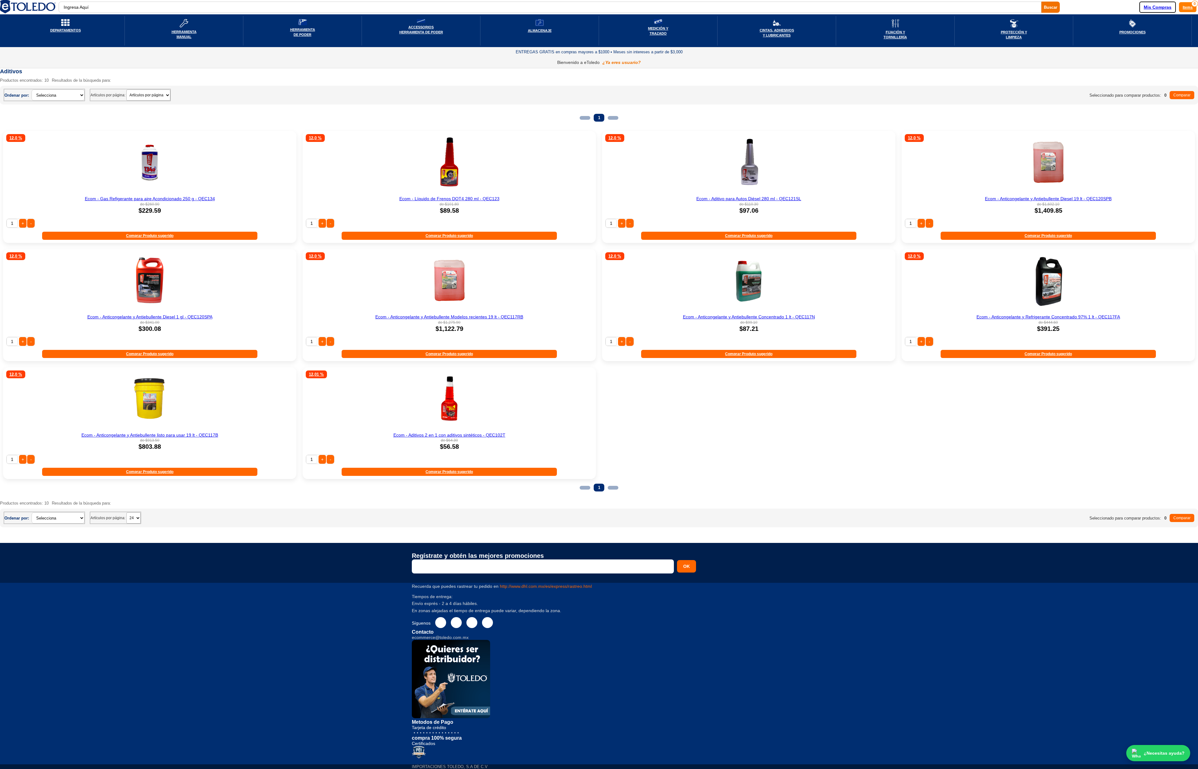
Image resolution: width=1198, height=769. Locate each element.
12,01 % (316, 374)
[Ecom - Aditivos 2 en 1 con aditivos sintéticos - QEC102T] (449, 428)
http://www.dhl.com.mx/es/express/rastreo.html (546, 586)
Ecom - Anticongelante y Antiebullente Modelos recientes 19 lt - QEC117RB (449, 316)
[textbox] (550, 7)
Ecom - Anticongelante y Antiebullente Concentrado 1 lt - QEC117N (749, 316)
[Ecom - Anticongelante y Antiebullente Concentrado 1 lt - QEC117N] (748, 309)
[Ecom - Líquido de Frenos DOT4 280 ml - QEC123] (449, 191)
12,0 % (15, 138)
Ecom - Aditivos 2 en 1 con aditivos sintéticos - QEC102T (449, 435)
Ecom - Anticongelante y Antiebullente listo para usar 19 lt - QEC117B (149, 435)
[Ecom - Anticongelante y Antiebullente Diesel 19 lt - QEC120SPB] (1048, 191)
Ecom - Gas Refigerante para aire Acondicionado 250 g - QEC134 (150, 198)
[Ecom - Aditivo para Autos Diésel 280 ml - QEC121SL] (748, 191)
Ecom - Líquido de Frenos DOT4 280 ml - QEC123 (449, 198)
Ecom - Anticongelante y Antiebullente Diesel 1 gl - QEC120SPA (149, 316)
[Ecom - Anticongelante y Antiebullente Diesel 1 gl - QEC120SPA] (149, 309)
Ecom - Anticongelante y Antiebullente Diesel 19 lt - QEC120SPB (1048, 198)
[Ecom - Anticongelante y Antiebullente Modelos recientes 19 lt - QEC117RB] (449, 309)
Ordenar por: (16, 95)
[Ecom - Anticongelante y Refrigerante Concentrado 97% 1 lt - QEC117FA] (1048, 309)
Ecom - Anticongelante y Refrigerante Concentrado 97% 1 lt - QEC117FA (1048, 316)
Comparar (1182, 95)
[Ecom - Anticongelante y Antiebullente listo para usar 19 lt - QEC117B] (149, 428)
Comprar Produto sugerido (149, 236)
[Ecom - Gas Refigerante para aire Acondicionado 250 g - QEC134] (149, 191)
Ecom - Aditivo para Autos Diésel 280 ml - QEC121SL (748, 198)
